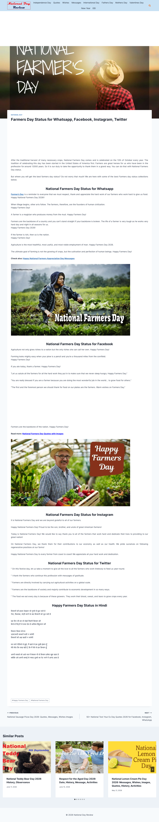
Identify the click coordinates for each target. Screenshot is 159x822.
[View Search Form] (150, 5)
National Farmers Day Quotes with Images (42, 434)
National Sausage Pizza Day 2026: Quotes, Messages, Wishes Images (40, 715)
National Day (16, 115)
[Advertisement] (79, 28)
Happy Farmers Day (20, 700)
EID (94, 8)
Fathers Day (107, 3)
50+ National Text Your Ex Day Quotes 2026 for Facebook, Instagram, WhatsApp (119, 716)
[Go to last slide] (6, 769)
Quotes (56, 3)
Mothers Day (121, 3)
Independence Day (42, 3)
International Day (91, 3)
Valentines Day (137, 3)
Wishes (65, 3)
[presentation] (27, 757)
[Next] (152, 769)
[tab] (74, 799)
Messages (76, 3)
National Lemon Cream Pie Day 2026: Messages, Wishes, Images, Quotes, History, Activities (131, 782)
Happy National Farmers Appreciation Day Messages (49, 258)
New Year (85, 8)
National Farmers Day (39, 700)
